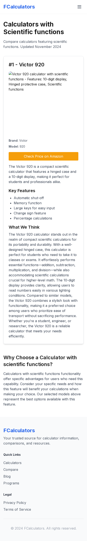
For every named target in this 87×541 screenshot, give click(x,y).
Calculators (12, 463)
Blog (7, 476)
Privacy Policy (14, 502)
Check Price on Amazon (43, 156)
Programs (11, 483)
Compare (10, 469)
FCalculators (19, 7)
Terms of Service (17, 509)
